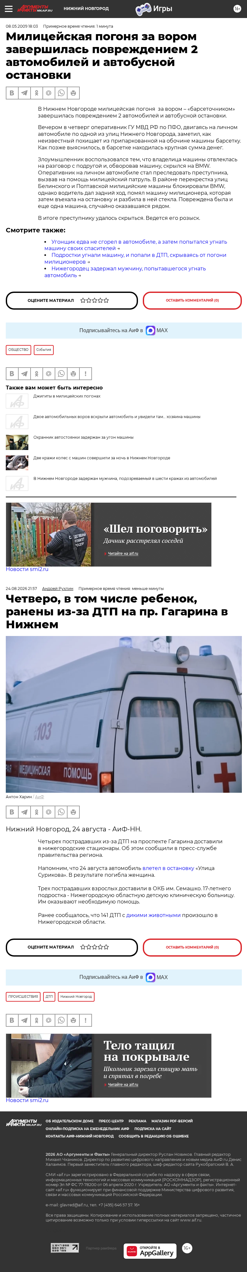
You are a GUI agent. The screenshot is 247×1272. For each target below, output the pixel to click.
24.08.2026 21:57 (21, 588)
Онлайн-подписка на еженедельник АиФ (87, 1129)
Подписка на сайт (152, 1129)
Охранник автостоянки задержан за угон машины (83, 437)
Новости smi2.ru (27, 569)
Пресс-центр (111, 1121)
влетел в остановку (168, 868)
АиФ (39, 796)
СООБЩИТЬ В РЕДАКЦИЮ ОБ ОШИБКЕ (154, 1136)
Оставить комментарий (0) (192, 300)
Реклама (137, 1121)
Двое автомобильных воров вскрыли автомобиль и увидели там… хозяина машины (116, 416)
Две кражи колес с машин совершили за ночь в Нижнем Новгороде (101, 457)
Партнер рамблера (101, 1248)
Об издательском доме (70, 1121)
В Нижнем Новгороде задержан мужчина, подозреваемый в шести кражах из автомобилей (125, 478)
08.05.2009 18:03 (22, 26)
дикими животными (153, 915)
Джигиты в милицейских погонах (66, 396)
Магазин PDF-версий (172, 1121)
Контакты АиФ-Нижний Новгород (80, 1136)
